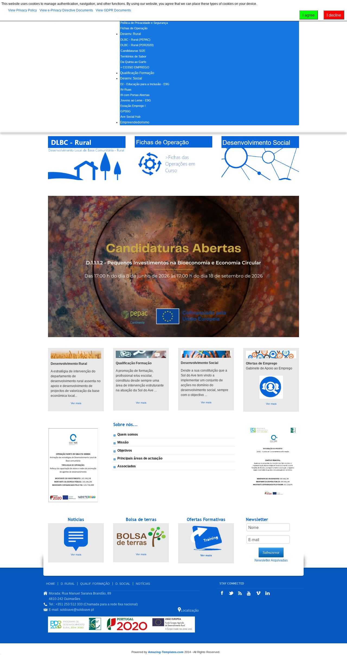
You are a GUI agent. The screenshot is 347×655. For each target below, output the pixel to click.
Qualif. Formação (95, 583)
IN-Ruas (125, 89)
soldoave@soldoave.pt (77, 610)
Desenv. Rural (130, 34)
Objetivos (124, 450)
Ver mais (76, 403)
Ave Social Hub (130, 116)
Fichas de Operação (133, 28)
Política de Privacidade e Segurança (144, 22)
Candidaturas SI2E (133, 50)
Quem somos (127, 434)
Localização (190, 610)
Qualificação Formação (137, 73)
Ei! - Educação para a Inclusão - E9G (144, 84)
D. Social (122, 583)
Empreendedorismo (134, 122)
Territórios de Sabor (133, 56)
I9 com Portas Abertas (135, 95)
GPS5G (125, 111)
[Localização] (179, 610)
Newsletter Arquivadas (271, 560)
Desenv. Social (131, 78)
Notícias (143, 583)
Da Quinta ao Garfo (133, 61)
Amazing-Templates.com (166, 652)
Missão (122, 442)
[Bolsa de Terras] (76, 538)
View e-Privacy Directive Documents (66, 10)
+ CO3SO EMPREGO (134, 67)
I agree (309, 15)
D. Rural (68, 583)
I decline (334, 15)
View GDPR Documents (113, 10)
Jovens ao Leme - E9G (135, 100)
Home (50, 583)
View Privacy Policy (22, 10)
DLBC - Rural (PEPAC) (135, 39)
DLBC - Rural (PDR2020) (137, 45)
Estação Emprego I (133, 105)
